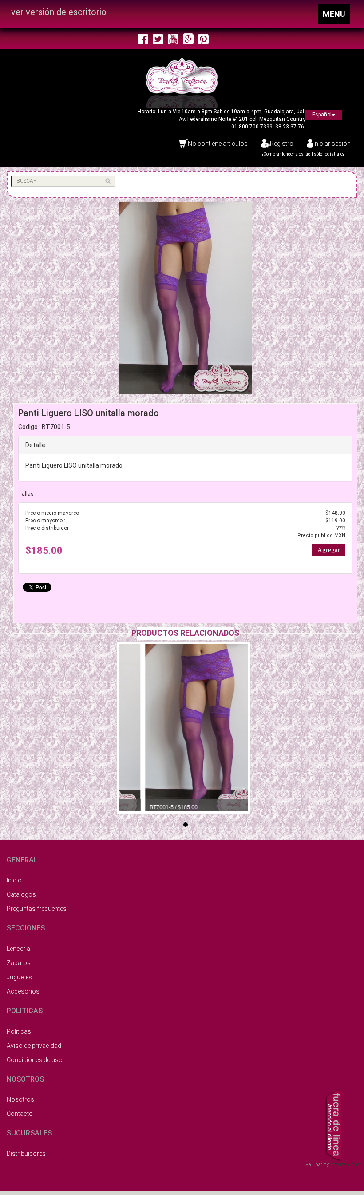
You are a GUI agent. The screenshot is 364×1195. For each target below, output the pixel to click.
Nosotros (20, 1099)
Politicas (19, 1031)
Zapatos (19, 962)
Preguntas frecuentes (37, 908)
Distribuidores (26, 1153)
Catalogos (21, 894)
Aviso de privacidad (34, 1045)
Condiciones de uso (35, 1059)
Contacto (20, 1113)
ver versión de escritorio (59, 12)
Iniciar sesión (332, 143)
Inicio (14, 880)
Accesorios (23, 991)
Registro (281, 143)
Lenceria (18, 948)
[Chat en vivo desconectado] (333, 1124)
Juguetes (19, 977)
